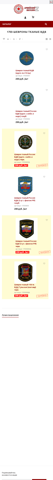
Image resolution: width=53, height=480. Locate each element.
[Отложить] (47, 49)
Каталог (7, 24)
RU (51, 2)
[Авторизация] (25, 17)
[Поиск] (46, 24)
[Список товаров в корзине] (33, 17)
